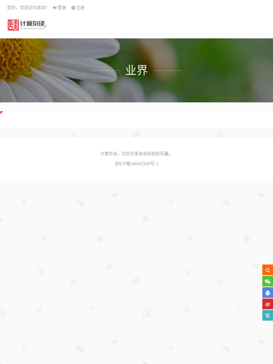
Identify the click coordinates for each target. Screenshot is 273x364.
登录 (61, 7)
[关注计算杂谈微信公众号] (267, 281)
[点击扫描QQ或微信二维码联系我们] (267, 292)
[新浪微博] (267, 304)
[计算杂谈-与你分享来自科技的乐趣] (27, 24)
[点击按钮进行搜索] (267, 269)
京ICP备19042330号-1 (137, 163)
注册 (80, 7)
